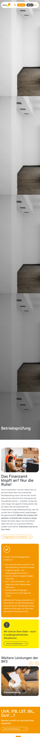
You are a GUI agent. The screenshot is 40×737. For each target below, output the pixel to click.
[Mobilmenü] (36, 5)
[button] (31, 663)
